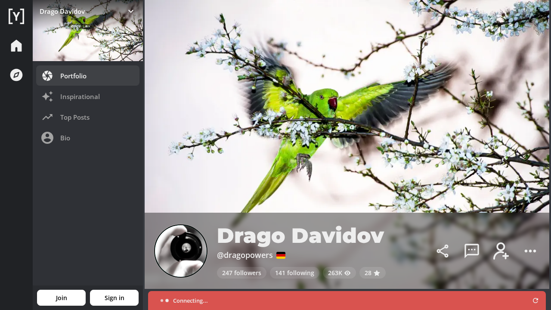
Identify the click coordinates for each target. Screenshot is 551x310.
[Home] (16, 16)
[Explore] (16, 75)
